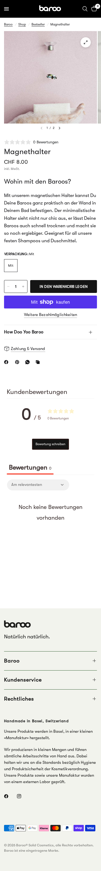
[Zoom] (86, 42)
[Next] (59, 128)
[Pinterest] (18, 362)
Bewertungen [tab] (30, 467)
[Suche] (85, 9)
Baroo (8, 24)
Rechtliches (19, 699)
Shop (22, 24)
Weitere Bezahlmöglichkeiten (50, 314)
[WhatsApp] (28, 362)
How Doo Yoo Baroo (23, 332)
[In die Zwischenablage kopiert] (39, 362)
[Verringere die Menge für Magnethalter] (8, 286)
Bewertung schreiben (50, 444)
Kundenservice (23, 680)
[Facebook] (7, 362)
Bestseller (38, 24)
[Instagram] (23, 796)
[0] (93, 9)
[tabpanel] (50, 529)
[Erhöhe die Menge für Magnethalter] (23, 286)
